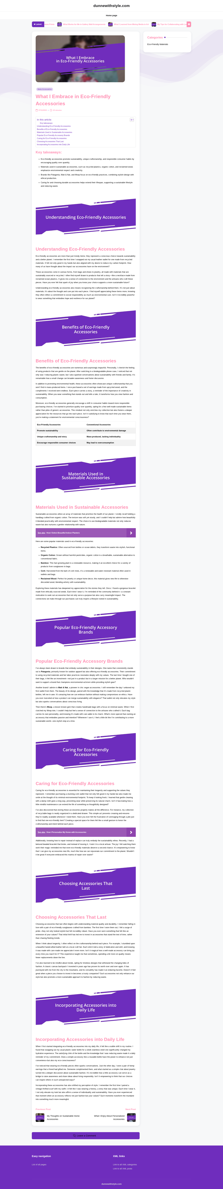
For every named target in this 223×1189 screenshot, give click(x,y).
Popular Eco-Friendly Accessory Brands (53, 135)
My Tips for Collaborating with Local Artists (140, 24)
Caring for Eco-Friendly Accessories (52, 138)
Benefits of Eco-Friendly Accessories (52, 129)
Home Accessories (45, 89)
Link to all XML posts (122, 1168)
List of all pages (39, 1164)
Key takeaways (46, 123)
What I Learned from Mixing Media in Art (95, 24)
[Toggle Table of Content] (130, 120)
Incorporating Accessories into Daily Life (53, 144)
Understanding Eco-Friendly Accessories (54, 126)
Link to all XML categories (125, 1164)
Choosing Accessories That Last (50, 141)
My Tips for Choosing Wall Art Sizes (183, 24)
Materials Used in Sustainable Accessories (54, 132)
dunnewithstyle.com (111, 6)
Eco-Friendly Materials (157, 44)
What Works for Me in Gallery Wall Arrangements (48, 24)
